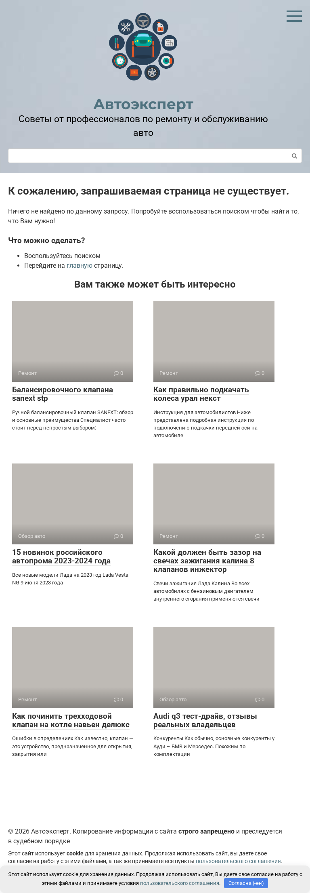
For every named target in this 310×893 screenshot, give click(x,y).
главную (79, 265)
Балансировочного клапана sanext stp (62, 394)
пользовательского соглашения (238, 861)
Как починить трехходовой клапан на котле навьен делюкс (71, 720)
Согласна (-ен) (246, 883)
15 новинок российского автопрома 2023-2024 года (61, 556)
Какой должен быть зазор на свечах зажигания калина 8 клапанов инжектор (207, 561)
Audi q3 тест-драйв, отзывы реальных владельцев (205, 720)
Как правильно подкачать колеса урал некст (201, 394)
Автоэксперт (143, 104)
